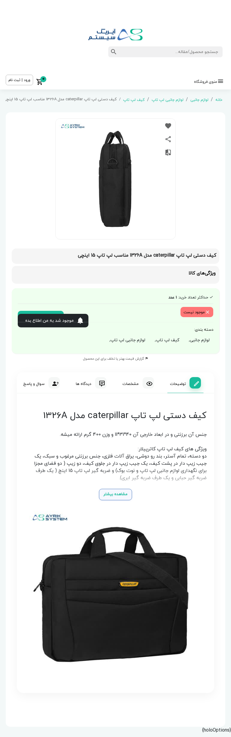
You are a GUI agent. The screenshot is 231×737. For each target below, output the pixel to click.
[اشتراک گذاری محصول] (168, 139)
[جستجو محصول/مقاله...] (113, 51)
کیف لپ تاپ (134, 100)
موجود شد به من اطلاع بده (49, 320)
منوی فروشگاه (205, 82)
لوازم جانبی (199, 100)
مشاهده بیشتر (115, 494)
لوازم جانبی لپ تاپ (167, 100)
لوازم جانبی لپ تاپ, (126, 340)
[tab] (185, 382)
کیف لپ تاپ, (165, 340)
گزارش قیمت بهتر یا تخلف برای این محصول (114, 358)
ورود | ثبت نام (19, 80)
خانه (218, 100)
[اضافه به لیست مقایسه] (168, 152)
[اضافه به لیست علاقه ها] (168, 126)
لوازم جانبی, (198, 340)
